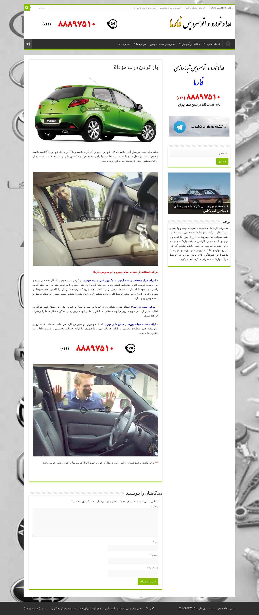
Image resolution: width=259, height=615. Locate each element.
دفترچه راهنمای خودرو (162, 44)
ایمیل (154, 554)
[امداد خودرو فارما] (77, 24)
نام (155, 542)
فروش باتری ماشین (195, 7)
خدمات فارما (213, 44)
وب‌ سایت (152, 567)
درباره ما (141, 44)
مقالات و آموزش (191, 44)
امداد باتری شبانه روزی (145, 7)
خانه (228, 43)
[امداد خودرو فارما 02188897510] (200, 22)
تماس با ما (124, 44)
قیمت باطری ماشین (170, 7)
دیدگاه (154, 506)
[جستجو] (27, 8)
